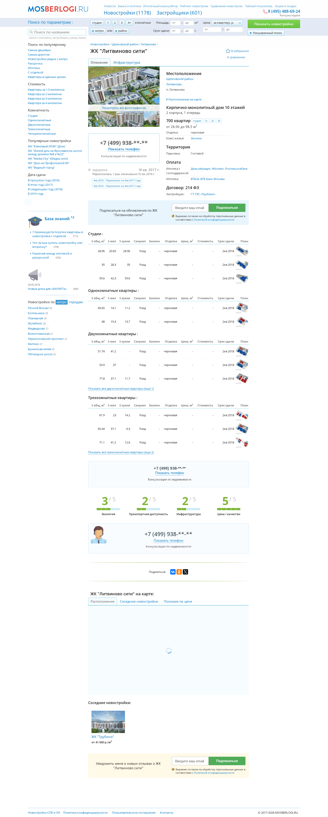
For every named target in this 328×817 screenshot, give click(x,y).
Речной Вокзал (38, 308)
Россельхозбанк (236, 169)
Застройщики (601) (179, 12)
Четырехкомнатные (42, 133)
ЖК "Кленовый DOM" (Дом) (46, 146)
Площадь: (163, 23)
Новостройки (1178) (127, 12)
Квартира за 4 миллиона (45, 103)
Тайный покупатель (259, 6)
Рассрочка (35, 63)
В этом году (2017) (40, 184)
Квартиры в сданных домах (47, 77)
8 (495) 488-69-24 (284, 11)
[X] (185, 572)
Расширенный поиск (267, 33)
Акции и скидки (285, 6)
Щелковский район (125, 44)
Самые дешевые (39, 50)
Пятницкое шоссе (40, 354)
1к (206, 120)
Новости (110, 6)
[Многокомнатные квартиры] (242, 251)
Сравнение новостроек (227, 6)
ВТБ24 (195, 179)
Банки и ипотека (129, 6)
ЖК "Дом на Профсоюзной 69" (48, 163)
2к (212, 120)
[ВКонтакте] (173, 572)
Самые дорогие (39, 54)
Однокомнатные (39, 120)
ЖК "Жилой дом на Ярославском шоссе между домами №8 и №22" (55, 152)
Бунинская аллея (39, 349)
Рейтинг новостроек (194, 6)
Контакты (166, 813)
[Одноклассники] (179, 572)
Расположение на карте (184, 99)
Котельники (36, 313)
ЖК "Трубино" (102, 736)
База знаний (59, 218)
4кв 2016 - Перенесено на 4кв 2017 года (117, 180)
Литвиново (148, 44)
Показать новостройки (273, 24)
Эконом (196, 138)
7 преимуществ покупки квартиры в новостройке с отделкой (57, 234)
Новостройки (99, 44)
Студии (33, 115)
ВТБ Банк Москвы (212, 179)
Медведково (36, 328)
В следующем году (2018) (45, 189)
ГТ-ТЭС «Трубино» (203, 194)
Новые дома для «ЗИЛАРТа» (47, 289)
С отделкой (35, 72)
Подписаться (227, 207)
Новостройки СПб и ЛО (44, 813)
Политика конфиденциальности (85, 813)
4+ (129, 23)
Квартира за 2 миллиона (45, 94)
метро (99, 31)
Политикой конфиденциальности (214, 219)
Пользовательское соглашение (134, 813)
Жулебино (35, 323)
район (122, 31)
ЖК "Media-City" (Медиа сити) (48, 158)
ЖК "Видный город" (41, 167)
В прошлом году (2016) (44, 180)
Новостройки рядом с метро (48, 59)
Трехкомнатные (39, 129)
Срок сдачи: (161, 31)
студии (97, 23)
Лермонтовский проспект (46, 339)
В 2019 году (36, 193)
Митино (33, 344)
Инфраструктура (126, 62)
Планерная (35, 318)
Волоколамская (39, 333)
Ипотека (34, 68)
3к (219, 120)
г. (196, 31)
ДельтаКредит (200, 169)
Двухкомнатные (39, 124)
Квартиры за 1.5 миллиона (46, 89)
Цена (206, 23)
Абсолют (218, 169)
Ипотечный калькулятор (160, 6)
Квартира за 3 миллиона (45, 98)
